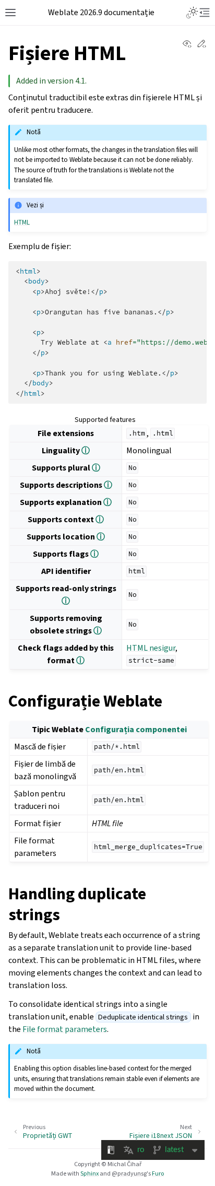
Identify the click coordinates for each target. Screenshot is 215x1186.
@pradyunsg (129, 1173)
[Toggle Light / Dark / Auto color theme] (192, 12)
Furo (158, 1173)
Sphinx (89, 1173)
